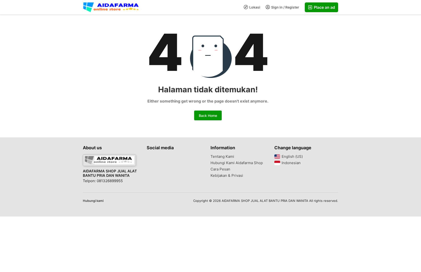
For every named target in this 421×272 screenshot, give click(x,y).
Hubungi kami (93, 201)
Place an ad (324, 7)
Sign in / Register (284, 7)
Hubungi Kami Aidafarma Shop (236, 163)
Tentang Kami (222, 156)
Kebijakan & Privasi (226, 175)
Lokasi (254, 7)
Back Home (208, 115)
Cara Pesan (220, 169)
